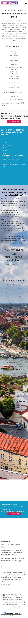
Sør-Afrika (16, 164)
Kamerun (9, 159)
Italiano (18, 597)
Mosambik (16, 162)
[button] (24, 3)
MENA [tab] (5, 150)
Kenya (11, 162)
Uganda (3, 167)
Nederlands (20, 602)
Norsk (15, 602)
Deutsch (5, 599)
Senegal (12, 164)
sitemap (5, 604)
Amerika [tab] (5, 153)
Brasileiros (21, 599)
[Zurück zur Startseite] (9, 3)
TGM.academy (13, 604)
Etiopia (13, 159)
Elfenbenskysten (5, 162)
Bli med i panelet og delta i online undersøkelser (13, 495)
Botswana (3, 159)
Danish (16, 599)
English (8, 595)
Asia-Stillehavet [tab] (7, 145)
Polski (12, 595)
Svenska (11, 599)
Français (22, 595)
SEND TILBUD (15, 121)
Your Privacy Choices (13, 613)
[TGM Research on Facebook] (2, 569)
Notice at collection (8, 616)
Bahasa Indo (6, 597)
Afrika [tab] (5, 142)
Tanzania (22, 164)
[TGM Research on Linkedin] (2, 567)
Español (17, 595)
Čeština (23, 597)
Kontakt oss (4, 487)
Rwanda (7, 164)
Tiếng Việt (12, 597)
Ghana (17, 159)
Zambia (8, 167)
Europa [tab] (5, 148)
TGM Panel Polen (21, 475)
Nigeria (3, 164)
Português (6, 602)
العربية (11, 602)
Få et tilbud (15, 514)
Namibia (21, 162)
